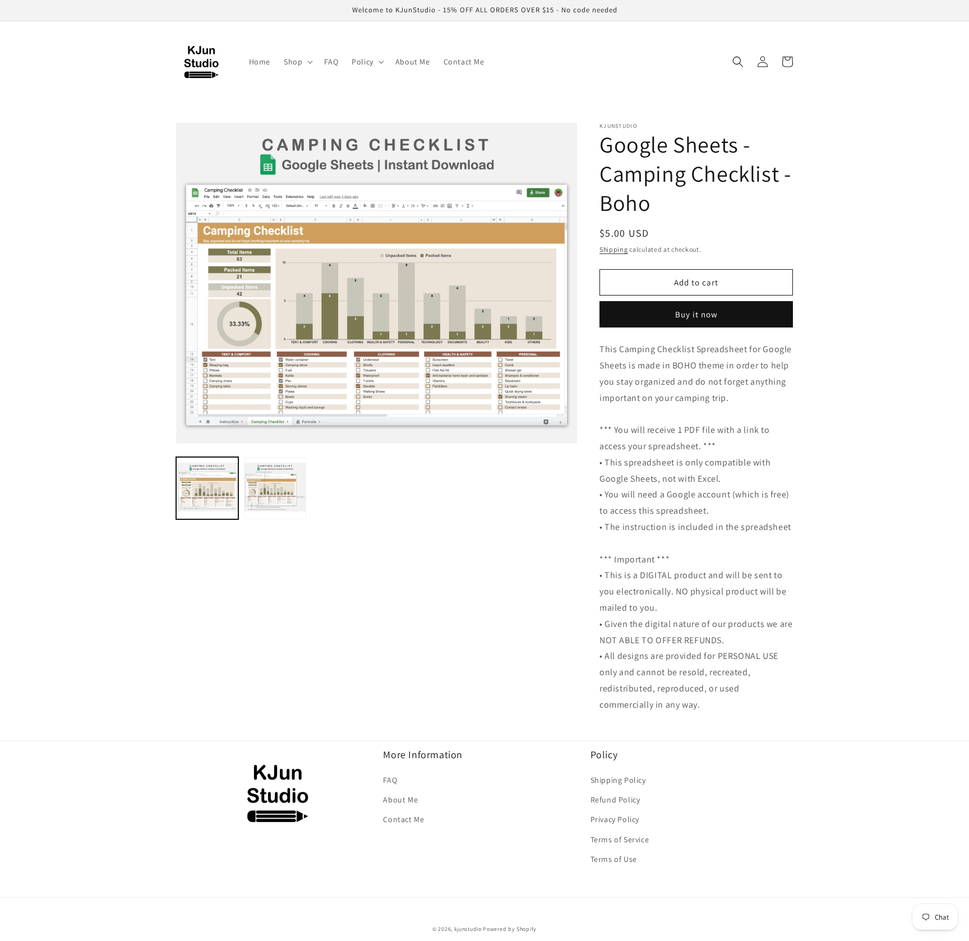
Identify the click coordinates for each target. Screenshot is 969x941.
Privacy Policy (614, 819)
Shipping (613, 249)
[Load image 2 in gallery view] (275, 488)
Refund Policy (615, 800)
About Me (400, 800)
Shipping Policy (618, 780)
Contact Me (403, 819)
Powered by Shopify (510, 929)
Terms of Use (613, 859)
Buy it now (696, 314)
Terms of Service (619, 839)
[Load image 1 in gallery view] (207, 488)
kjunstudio (468, 929)
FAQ (390, 780)
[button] (297, 61)
